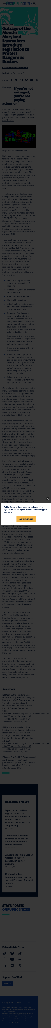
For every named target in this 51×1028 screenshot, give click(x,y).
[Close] (48, 498)
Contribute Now (26, 519)
